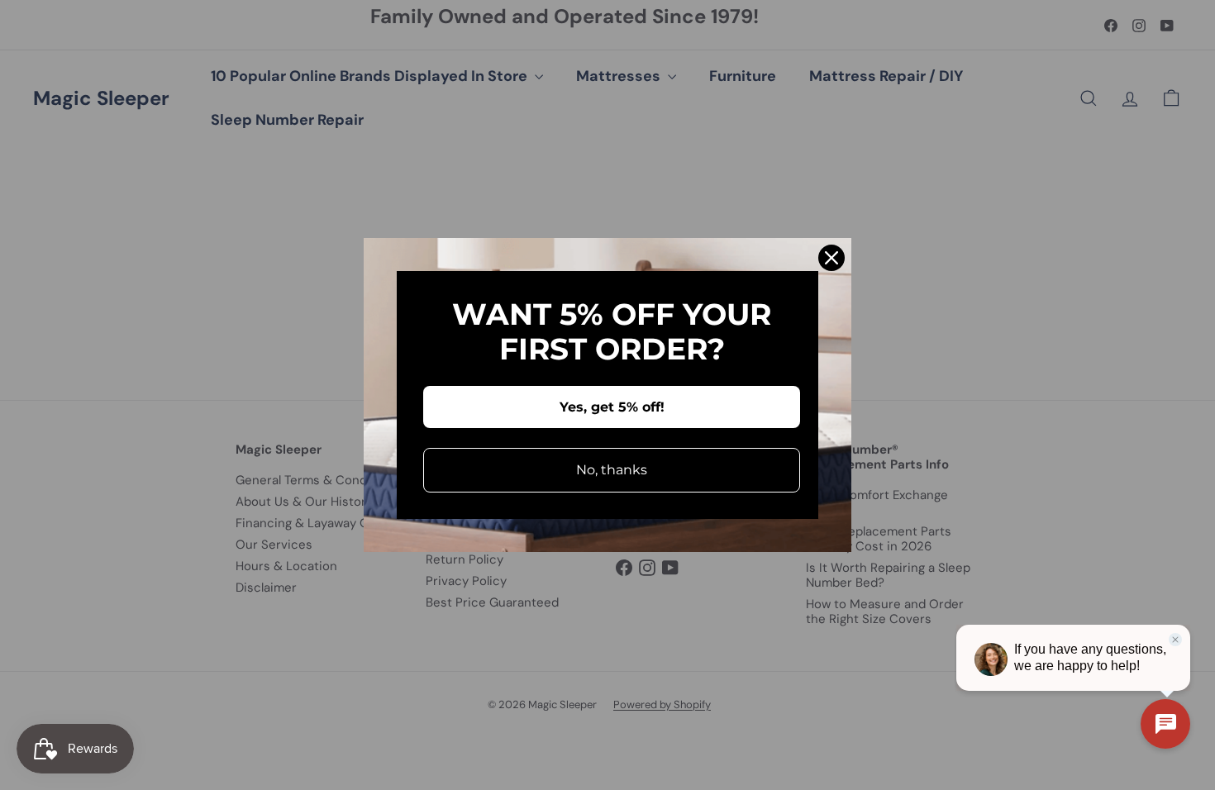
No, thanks (611, 470)
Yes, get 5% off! (612, 407)
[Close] (831, 258)
